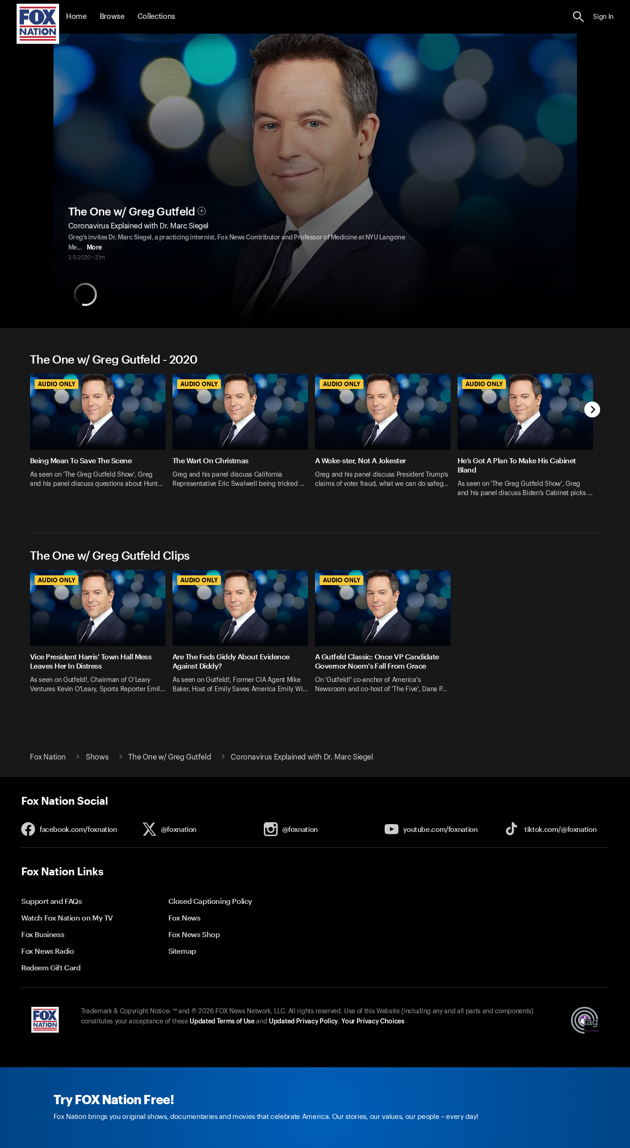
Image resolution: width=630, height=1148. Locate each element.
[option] (101, 441)
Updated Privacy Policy (303, 1021)
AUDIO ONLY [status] (56, 384)
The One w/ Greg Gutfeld (131, 211)
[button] (578, 16)
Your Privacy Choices (372, 1021)
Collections (156, 16)
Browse (112, 16)
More (94, 248)
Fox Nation (48, 757)
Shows (97, 757)
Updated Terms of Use (222, 1021)
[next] (592, 410)
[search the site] (578, 16)
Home (76, 16)
